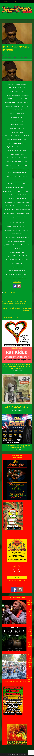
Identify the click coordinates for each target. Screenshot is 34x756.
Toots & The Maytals (9, 292)
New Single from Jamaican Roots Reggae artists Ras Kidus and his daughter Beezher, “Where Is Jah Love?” (17, 366)
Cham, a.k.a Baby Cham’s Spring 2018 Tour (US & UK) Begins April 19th (17, 446)
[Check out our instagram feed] (19, 286)
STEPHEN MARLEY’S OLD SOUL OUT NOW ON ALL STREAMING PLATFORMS (17, 407)
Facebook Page (17, 282)
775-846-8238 (17, 457)
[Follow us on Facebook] (15, 286)
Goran (6, 55)
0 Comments (23, 57)
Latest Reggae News (10, 57)
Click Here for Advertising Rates (17, 580)
